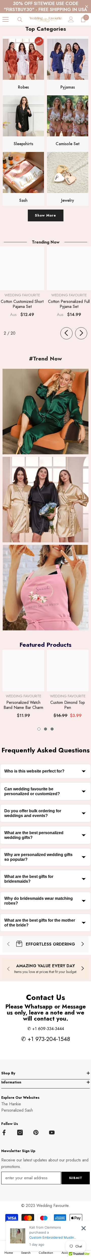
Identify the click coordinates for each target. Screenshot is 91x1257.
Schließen (86, 7)
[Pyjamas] (67, 59)
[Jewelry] (67, 172)
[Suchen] (20, 20)
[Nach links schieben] (66, 333)
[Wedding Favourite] (45, 411)
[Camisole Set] (67, 116)
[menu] (6, 19)
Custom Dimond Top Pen (67, 705)
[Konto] (71, 19)
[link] (45, 944)
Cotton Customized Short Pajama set (22, 304)
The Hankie (11, 1104)
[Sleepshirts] (23, 116)
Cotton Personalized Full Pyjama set (69, 304)
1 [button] (38, 729)
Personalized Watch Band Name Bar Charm (23, 705)
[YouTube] (52, 1132)
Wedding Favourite (22, 295)
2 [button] (45, 729)
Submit (75, 1178)
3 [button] (52, 729)
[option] (23, 686)
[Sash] (23, 172)
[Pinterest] (36, 1132)
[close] (83, 1228)
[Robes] (23, 59)
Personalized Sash (17, 1110)
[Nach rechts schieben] (81, 333)
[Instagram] (20, 1132)
